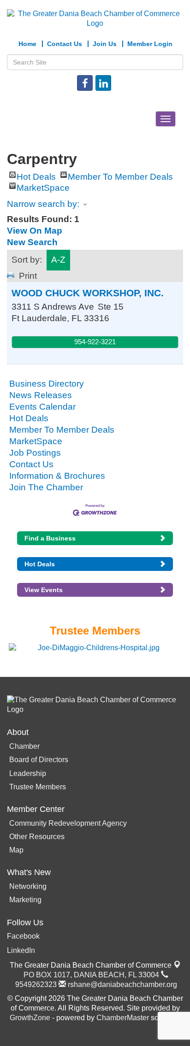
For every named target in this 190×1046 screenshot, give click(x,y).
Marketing (25, 900)
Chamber (24, 746)
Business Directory (46, 383)
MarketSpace (43, 186)
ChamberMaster (122, 1018)
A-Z (58, 259)
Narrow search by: (43, 204)
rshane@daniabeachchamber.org (121, 984)
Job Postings (35, 453)
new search (32, 242)
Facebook (23, 936)
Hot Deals (36, 175)
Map (16, 850)
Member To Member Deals (120, 175)
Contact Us (31, 464)
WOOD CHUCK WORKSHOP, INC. (88, 293)
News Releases (40, 395)
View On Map (34, 230)
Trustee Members (37, 787)
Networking (28, 886)
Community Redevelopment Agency (68, 823)
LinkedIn (21, 950)
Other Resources (37, 836)
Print (28, 276)
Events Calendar (42, 406)
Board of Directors (38, 760)
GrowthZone (30, 1018)
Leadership (27, 773)
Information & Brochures (57, 476)
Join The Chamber (46, 487)
